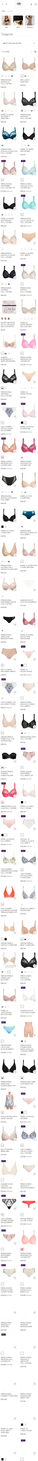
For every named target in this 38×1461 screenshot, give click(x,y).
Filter (6, 52)
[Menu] (2, 4)
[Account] (31, 4)
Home (3, 11)
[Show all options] (15, 110)
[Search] (6, 4)
